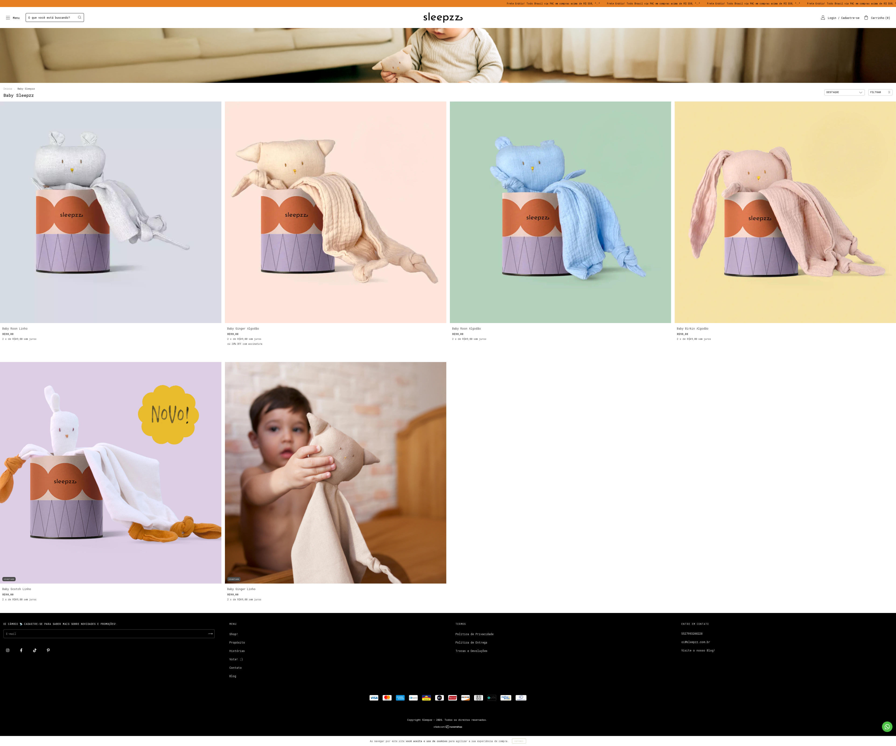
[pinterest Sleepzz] (48, 650)
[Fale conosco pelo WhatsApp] (887, 726)
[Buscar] (80, 17)
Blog (232, 676)
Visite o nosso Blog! (698, 650)
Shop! (233, 634)
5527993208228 (692, 633)
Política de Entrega (471, 642)
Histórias (237, 651)
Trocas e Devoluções (471, 651)
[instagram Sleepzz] (9, 650)
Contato (235, 667)
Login (832, 18)
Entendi (519, 741)
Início (8, 88)
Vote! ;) (236, 659)
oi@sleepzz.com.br (695, 642)
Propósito (237, 642)
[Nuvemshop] (448, 727)
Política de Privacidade (474, 634)
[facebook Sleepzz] (22, 650)
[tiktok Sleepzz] (36, 650)
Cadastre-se (850, 18)
